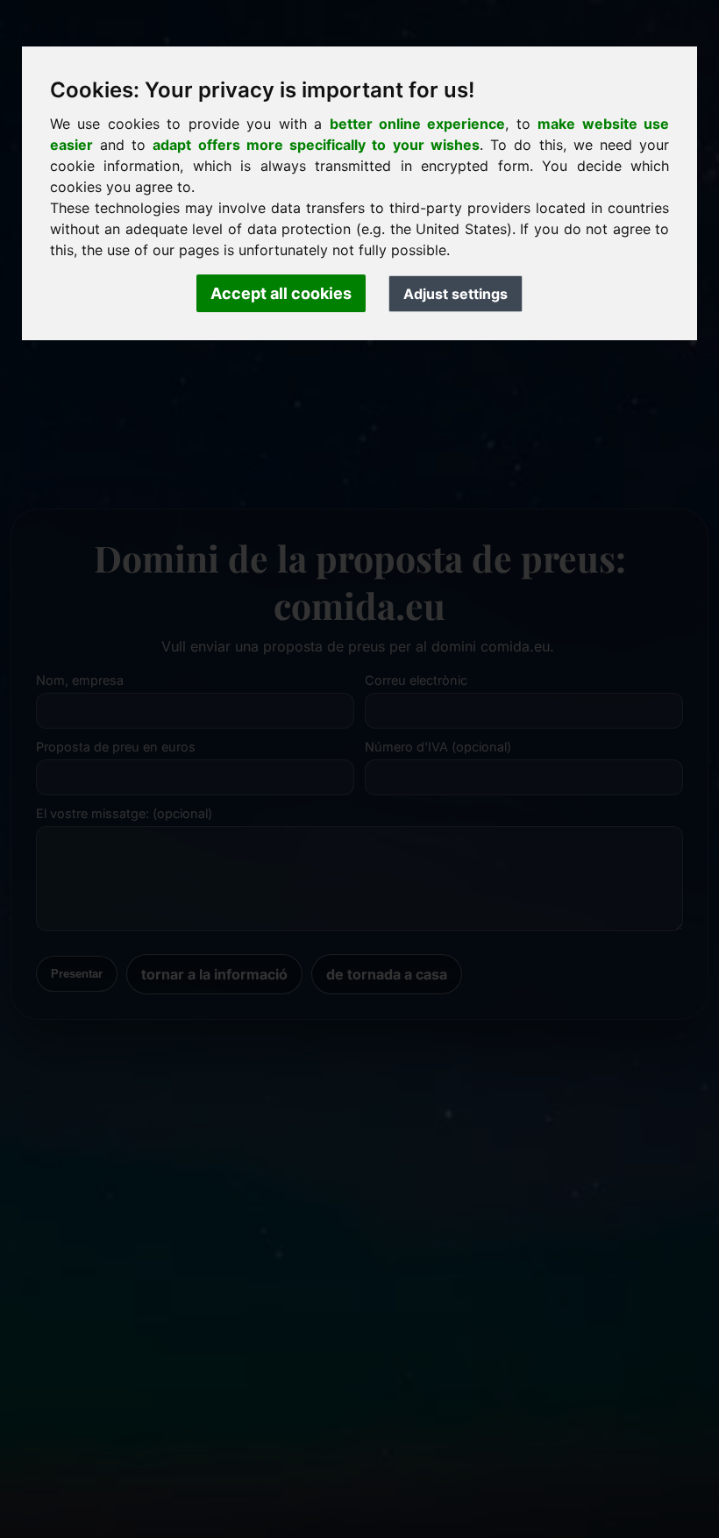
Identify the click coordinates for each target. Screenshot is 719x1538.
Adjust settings (455, 294)
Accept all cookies (281, 293)
